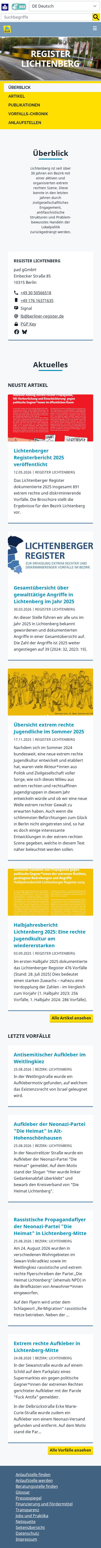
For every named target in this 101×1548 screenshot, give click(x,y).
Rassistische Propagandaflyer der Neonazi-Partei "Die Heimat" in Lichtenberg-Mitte (50, 1226)
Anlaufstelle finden (33, 1474)
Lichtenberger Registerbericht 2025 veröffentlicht (39, 457)
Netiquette (26, 1521)
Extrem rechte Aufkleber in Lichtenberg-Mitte (47, 1346)
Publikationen (24, 105)
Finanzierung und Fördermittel (44, 1504)
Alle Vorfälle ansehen (70, 1450)
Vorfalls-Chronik (28, 114)
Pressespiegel (28, 1498)
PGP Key (28, 324)
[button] (96, 17)
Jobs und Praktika (32, 1515)
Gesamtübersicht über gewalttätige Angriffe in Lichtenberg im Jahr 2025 (44, 594)
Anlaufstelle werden (34, 1480)
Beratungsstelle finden (37, 1486)
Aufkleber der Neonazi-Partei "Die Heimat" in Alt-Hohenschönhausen (49, 1131)
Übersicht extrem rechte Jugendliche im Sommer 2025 (49, 728)
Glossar (23, 1492)
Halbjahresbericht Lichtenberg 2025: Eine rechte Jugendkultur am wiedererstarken (50, 935)
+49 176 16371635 (37, 300)
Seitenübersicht (30, 1527)
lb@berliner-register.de (42, 316)
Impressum (26, 1539)
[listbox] (64, 6)
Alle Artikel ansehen (71, 1018)
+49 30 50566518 (36, 292)
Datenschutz (27, 1533)
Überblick (19, 87)
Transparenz (27, 1510)
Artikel (16, 96)
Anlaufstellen (24, 122)
